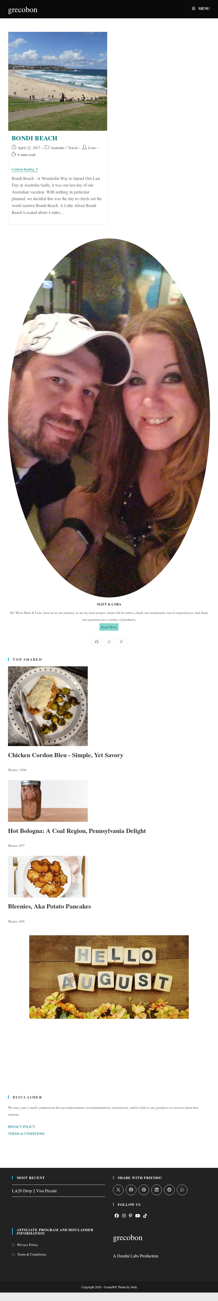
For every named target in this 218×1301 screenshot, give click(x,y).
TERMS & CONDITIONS (26, 1133)
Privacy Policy (27, 1244)
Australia (57, 147)
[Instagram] (109, 641)
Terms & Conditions (31, 1254)
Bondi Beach (35, 137)
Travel (73, 147)
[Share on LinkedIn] (156, 1190)
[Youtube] (137, 1215)
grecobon (22, 9)
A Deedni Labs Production (135, 1255)
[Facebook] (96, 641)
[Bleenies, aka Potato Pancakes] (109, 877)
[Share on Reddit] (169, 1190)
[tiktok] (145, 1215)
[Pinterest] (121, 641)
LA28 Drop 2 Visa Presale (34, 1190)
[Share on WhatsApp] (182, 1190)
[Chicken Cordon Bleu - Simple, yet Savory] (109, 706)
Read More (109, 627)
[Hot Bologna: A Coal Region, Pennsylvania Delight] (109, 801)
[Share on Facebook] (131, 1190)
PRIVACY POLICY (21, 1126)
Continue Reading (25, 169)
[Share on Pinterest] (144, 1190)
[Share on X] (118, 1190)
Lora (91, 147)
